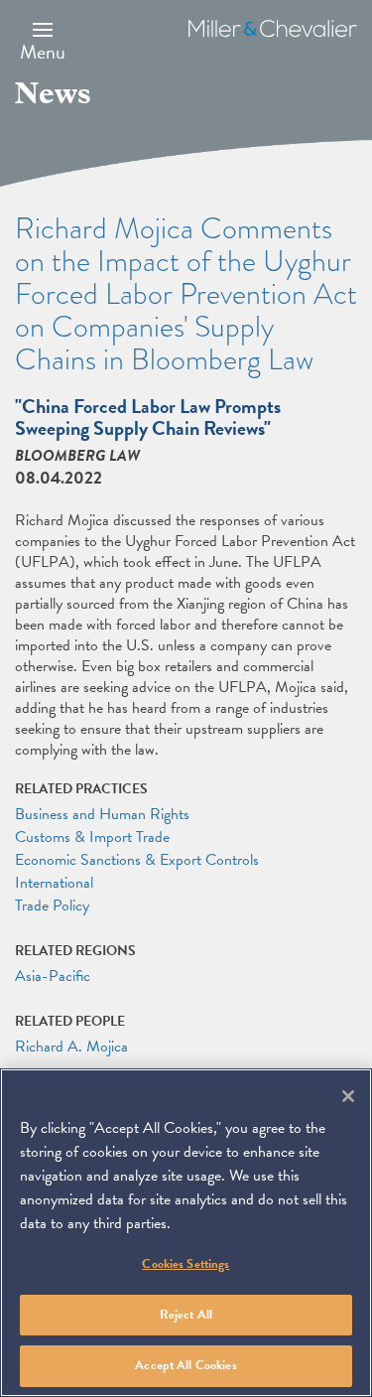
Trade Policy (52, 905)
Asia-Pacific (52, 976)
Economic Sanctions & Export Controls (137, 860)
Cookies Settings (185, 1264)
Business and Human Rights (102, 814)
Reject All (186, 1315)
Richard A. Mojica (71, 1046)
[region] (186, 1232)
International (54, 883)
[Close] (348, 1096)
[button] (42, 41)
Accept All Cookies (185, 1365)
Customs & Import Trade (92, 837)
